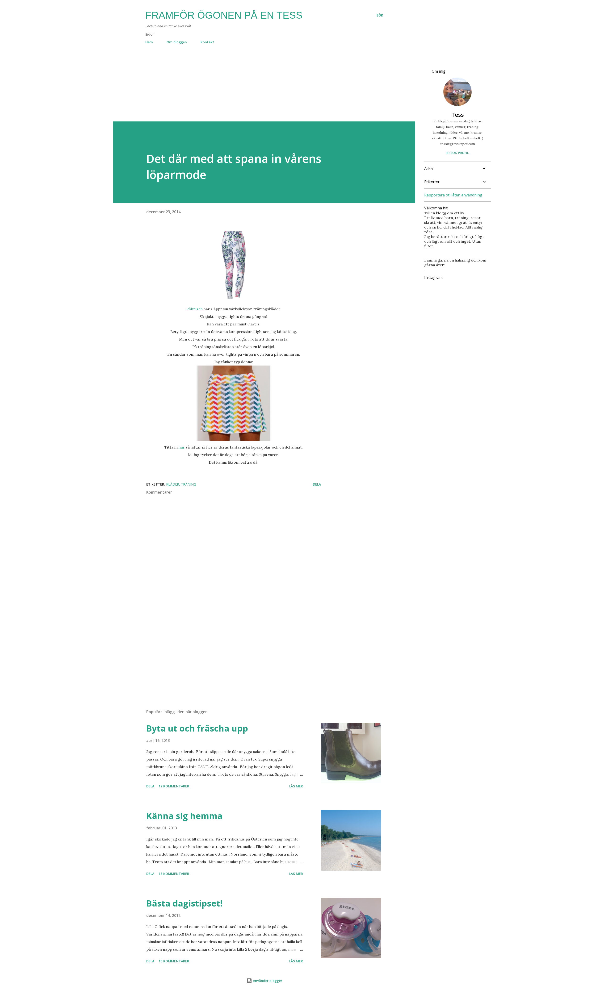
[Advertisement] (254, 88)
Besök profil (457, 152)
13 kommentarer (174, 873)
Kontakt (207, 42)
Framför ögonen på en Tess (223, 15)
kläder (172, 484)
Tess (457, 114)
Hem (149, 42)
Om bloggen (177, 42)
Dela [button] (317, 484)
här (182, 447)
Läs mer (296, 786)
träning (188, 484)
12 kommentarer (174, 786)
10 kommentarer (174, 961)
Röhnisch (195, 309)
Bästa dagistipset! (184, 903)
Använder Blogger (267, 980)
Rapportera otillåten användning (453, 195)
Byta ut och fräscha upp (197, 728)
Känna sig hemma (184, 816)
